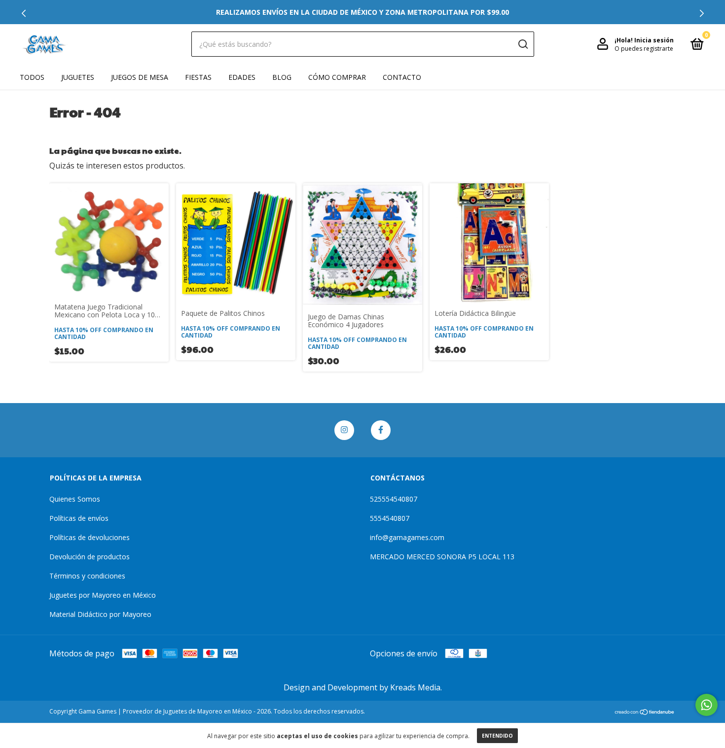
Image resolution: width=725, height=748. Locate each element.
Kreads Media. (416, 687)
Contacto (402, 77)
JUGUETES (77, 77)
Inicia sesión (654, 40)
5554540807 (389, 518)
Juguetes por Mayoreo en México (102, 595)
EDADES (241, 77)
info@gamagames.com (407, 537)
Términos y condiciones (87, 575)
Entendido (497, 735)
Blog (281, 77)
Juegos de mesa (139, 77)
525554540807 (393, 499)
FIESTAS (198, 77)
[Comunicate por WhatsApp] (706, 705)
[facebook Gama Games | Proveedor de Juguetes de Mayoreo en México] (381, 430)
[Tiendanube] (645, 712)
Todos (32, 77)
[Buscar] (522, 44)
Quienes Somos (74, 499)
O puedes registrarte (644, 48)
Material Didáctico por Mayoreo (100, 614)
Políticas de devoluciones (89, 537)
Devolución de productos (89, 556)
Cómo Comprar (337, 77)
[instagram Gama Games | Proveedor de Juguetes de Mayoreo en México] (344, 430)
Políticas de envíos (79, 518)
